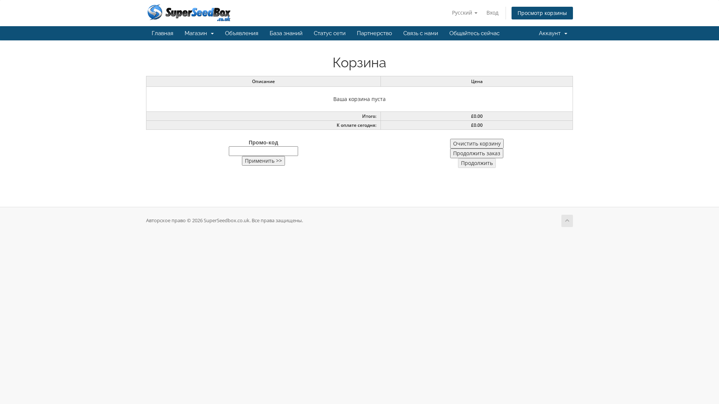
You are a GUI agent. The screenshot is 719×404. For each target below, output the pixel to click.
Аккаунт (551, 33)
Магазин (197, 33)
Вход (492, 12)
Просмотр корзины (542, 12)
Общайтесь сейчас (474, 33)
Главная (162, 33)
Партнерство (374, 33)
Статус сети (330, 33)
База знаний (286, 33)
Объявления (241, 33)
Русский (463, 12)
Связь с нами (420, 33)
